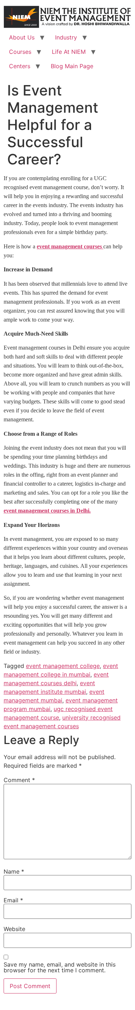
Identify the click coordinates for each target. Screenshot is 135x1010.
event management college (63, 665)
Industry (66, 37)
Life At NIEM (69, 51)
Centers (19, 66)
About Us (22, 37)
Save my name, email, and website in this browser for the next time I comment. (60, 967)
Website (14, 929)
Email (13, 900)
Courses (20, 51)
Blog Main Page (72, 66)
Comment (19, 780)
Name (14, 871)
